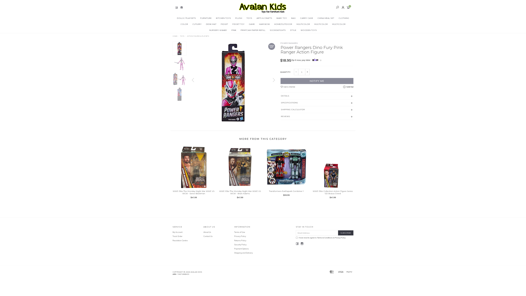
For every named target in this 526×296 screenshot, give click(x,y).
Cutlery (197, 24)
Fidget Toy (238, 24)
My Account (177, 232)
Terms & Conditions (325, 238)
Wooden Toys (309, 30)
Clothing (344, 18)
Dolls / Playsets (186, 18)
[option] (233, 83)
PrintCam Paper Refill (253, 30)
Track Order (177, 236)
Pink (233, 30)
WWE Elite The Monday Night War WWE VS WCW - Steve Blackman (194, 192)
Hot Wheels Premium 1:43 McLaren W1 (23, 285)
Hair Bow (264, 24)
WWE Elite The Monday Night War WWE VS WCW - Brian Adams (240, 192)
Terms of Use (239, 232)
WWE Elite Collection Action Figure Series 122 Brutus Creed (333, 192)
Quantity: (285, 72)
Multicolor (303, 24)
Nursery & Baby (218, 30)
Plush (238, 18)
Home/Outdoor (283, 24)
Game (252, 24)
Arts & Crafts (264, 18)
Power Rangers (289, 43)
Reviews (285, 116)
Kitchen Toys (223, 18)
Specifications (289, 103)
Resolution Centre (180, 240)
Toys (249, 18)
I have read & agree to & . (322, 238)
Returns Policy (240, 240)
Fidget (224, 24)
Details (285, 96)
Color (184, 24)
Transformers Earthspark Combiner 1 (286, 191)
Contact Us (208, 236)
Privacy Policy (240, 236)
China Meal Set (326, 18)
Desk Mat (211, 24)
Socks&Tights (278, 30)
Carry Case (306, 18)
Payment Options (241, 249)
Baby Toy (282, 18)
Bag (293, 18)
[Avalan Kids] (263, 7)
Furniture (206, 18)
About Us (207, 232)
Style (293, 30)
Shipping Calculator (293, 109)
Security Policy (240, 245)
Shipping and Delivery (243, 253)
